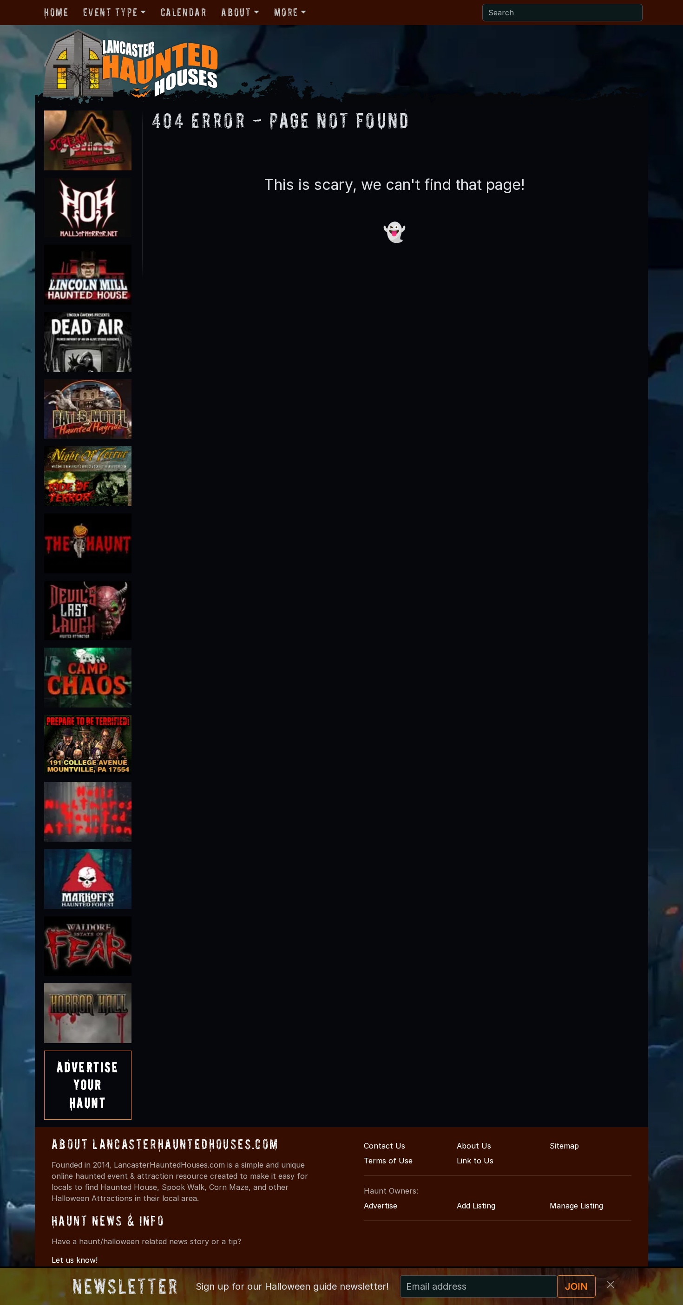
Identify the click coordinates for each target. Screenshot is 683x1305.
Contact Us (384, 1145)
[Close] (610, 1284)
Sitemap (564, 1145)
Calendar (184, 12)
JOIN (576, 1286)
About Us (474, 1145)
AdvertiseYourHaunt (88, 1084)
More (286, 12)
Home (56, 12)
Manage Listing (576, 1205)
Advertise (380, 1205)
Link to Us (475, 1160)
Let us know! (75, 1260)
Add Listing (476, 1205)
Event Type (110, 12)
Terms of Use (388, 1160)
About (236, 12)
